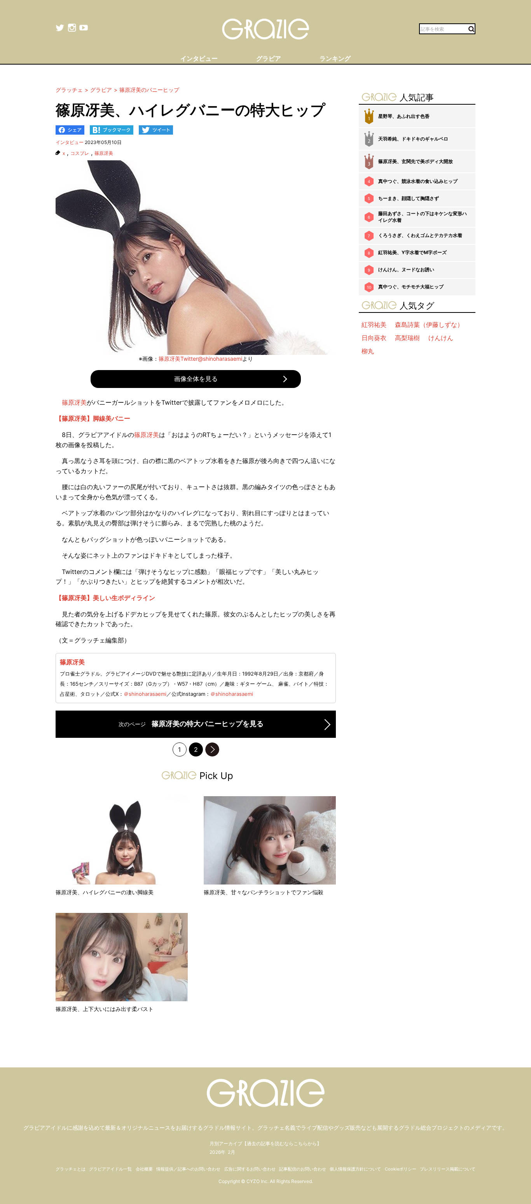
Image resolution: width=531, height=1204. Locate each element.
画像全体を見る (196, 379)
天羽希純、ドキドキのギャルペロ (413, 139)
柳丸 (368, 351)
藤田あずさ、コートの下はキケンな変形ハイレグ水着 (422, 217)
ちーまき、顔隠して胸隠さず (408, 198)
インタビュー (70, 142)
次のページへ (212, 749)
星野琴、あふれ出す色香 (404, 116)
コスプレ (79, 153)
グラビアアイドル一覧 (110, 1169)
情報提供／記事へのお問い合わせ (188, 1169)
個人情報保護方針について (355, 1169)
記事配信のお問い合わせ (302, 1169)
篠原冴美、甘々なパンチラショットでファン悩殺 (263, 892)
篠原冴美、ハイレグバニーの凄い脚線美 (105, 892)
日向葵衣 (374, 338)
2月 (231, 1152)
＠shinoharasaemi (145, 694)
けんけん (440, 338)
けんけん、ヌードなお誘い (406, 269)
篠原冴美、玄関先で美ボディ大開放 (415, 161)
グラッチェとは (71, 1169)
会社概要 (144, 1169)
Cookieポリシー (400, 1169)
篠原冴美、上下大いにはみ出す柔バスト (105, 1009)
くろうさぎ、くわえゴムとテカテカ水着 (420, 235)
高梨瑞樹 (407, 338)
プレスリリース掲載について (447, 1169)
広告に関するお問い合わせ (250, 1169)
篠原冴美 (103, 153)
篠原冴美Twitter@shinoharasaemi (200, 358)
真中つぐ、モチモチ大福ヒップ (411, 287)
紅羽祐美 (374, 324)
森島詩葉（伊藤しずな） (429, 324)
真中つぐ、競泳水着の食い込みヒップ (418, 181)
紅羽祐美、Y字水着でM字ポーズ (412, 252)
